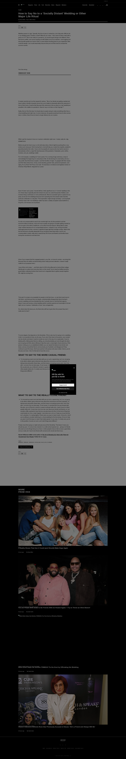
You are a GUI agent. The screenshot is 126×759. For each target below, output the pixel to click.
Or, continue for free (63, 392)
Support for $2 (63, 385)
